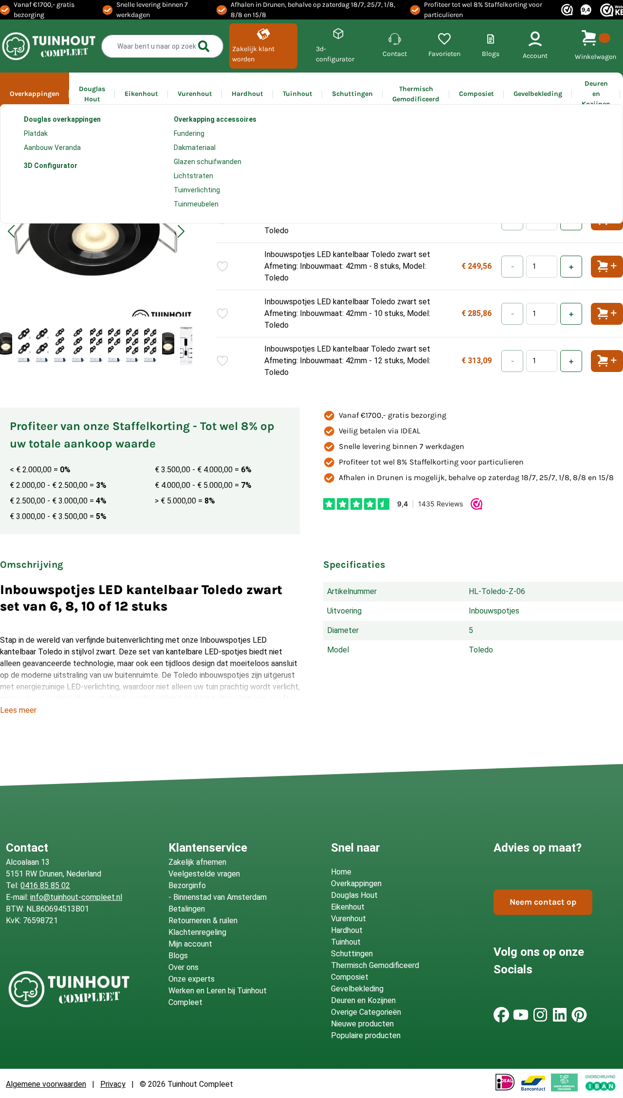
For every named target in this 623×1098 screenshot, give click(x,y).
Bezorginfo (187, 885)
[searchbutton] (204, 46)
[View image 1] (6, 345)
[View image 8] (132, 345)
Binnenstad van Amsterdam (220, 897)
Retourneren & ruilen (203, 920)
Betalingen (186, 908)
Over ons (183, 967)
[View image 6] (96, 345)
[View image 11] (186, 345)
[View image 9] (150, 345)
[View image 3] (42, 345)
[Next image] (181, 231)
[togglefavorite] (222, 266)
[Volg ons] (501, 1015)
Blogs (178, 955)
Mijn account (190, 944)
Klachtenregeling (197, 932)
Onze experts (191, 979)
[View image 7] (114, 345)
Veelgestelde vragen (204, 873)
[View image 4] (60, 345)
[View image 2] (24, 345)
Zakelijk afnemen (197, 862)
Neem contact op (543, 902)
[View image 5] (78, 345)
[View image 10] (168, 345)
